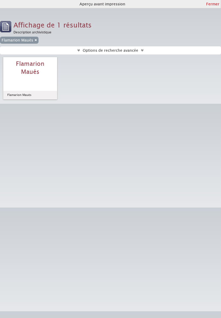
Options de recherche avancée (110, 50)
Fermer (212, 4)
